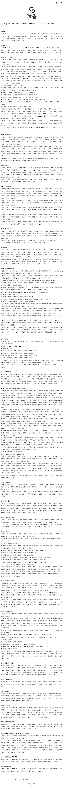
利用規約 (24, 24)
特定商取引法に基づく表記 (21, 780)
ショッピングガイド (48, 24)
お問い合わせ (16, 24)
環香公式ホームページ (35, 24)
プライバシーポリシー (7, 780)
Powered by (30, 786)
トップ (3, 24)
